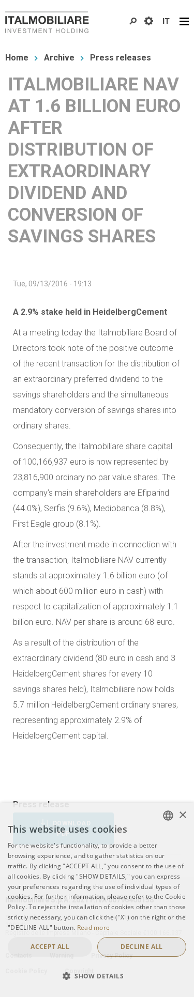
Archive (59, 58)
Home (16, 58)
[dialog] (97, 900)
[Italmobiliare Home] (47, 22)
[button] (97, 976)
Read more (93, 927)
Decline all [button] (141, 946)
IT (166, 21)
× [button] (182, 815)
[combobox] (168, 815)
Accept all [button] (50, 946)
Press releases (120, 58)
